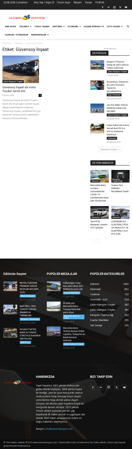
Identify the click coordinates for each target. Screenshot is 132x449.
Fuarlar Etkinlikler (71, 293)
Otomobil (73, 26)
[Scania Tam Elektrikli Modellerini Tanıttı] (120, 176)
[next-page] (98, 241)
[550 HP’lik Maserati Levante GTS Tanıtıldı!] (99, 212)
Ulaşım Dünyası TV (94, 26)
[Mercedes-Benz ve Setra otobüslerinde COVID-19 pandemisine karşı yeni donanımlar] (99, 176)
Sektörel (57, 26)
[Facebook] (102, 7)
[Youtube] (126, 7)
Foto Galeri (113, 26)
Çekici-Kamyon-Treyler (13, 81)
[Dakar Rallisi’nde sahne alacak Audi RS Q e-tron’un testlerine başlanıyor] (97, 128)
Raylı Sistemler (114, 95)
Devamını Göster (109, 149)
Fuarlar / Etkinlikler (16, 34)
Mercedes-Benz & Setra (71, 317)
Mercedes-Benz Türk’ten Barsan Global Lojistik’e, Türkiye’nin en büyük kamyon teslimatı (74, 334)
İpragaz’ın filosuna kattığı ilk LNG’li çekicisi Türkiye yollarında (118, 65)
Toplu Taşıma (41, 26)
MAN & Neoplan (28, 296)
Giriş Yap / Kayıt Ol (44, 2)
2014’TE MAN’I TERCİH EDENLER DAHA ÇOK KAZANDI (117, 108)
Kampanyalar (38, 34)
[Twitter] (120, 7)
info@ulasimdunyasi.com (59, 428)
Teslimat (24, 26)
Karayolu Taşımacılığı (117, 180)
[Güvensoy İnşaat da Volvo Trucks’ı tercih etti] (22, 69)
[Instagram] (114, 7)
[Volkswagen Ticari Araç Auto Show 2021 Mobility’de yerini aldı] (53, 286)
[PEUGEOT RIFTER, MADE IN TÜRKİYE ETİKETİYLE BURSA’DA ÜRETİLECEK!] (10, 333)
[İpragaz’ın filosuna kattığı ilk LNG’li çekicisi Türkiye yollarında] (97, 65)
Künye (88, 2)
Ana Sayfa (10, 26)
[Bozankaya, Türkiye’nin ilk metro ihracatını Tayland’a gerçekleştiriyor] (97, 85)
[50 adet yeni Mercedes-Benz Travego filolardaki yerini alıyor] (53, 306)
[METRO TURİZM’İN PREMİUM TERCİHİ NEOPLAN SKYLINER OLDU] (10, 286)
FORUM (99, 2)
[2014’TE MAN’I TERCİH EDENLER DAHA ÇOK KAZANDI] (97, 108)
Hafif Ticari (25, 342)
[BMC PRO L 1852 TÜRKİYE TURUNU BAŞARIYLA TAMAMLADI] (10, 309)
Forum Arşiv (63, 2)
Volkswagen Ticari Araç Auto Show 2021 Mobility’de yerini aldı (73, 286)
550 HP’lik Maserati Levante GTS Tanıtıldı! (98, 224)
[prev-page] (92, 241)
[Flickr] (108, 7)
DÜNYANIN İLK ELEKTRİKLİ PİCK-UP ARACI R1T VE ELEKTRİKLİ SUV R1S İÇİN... (120, 227)
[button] (128, 26)
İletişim (78, 2)
